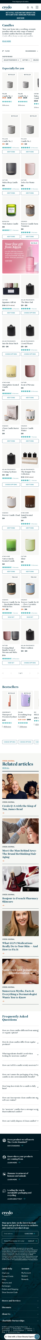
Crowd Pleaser (27, 343)
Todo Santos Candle (10, 224)
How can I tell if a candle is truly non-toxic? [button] (19, 1065)
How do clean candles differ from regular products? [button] (19, 1043)
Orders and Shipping (10, 1289)
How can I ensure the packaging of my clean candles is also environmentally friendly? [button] (20, 1075)
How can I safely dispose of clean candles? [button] (19, 1121)
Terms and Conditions (21, 1259)
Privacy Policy (33, 1259)
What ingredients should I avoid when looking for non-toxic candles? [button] (17, 1054)
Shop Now (20, 18)
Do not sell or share (14, 1332)
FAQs (4, 1279)
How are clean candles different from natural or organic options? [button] (20, 1031)
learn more (12, 1179)
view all (5, 768)
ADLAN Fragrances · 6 (11, 60)
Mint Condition (27, 648)
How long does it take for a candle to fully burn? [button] (19, 1087)
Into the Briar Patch (10, 343)
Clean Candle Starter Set (10, 429)
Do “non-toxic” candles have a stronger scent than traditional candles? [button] (20, 1110)
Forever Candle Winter (27, 429)
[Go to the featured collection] (20, 256)
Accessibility (6, 1328)
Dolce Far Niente (27, 182)
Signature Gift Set (9, 302)
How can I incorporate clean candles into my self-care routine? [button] (20, 1099)
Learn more (12, 1162)
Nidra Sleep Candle (10, 182)
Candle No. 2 (7, 96)
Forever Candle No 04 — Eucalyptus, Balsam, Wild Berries (11, 604)
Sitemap (29, 1330)
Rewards (24, 1279)
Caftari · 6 (25, 60)
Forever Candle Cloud (11, 515)
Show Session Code (10, 1292)
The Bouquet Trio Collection (28, 473)
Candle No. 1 (23, 96)
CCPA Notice (28, 1328)
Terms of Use (6, 1330)
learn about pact (14, 1199)
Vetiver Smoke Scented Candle (8, 560)
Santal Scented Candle (27, 516)
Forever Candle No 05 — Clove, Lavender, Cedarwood (29, 604)
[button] (28, 7)
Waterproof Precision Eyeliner (9, 716)
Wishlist (24, 1276)
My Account (26, 1273)
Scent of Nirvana (27, 385)
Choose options (30, 313)
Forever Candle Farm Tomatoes (29, 225)
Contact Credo (7, 1276)
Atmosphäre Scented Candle (10, 386)
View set (11, 663)
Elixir (23, 559)
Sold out (11, 617)
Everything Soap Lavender (24, 716)
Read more (6, 41)
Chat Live (5, 1273)
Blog (3, 1332)
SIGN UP (31, 1241)
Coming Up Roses (9, 472)
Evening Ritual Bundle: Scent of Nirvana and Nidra (9, 650)
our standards (13, 1146)
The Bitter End (27, 302)
